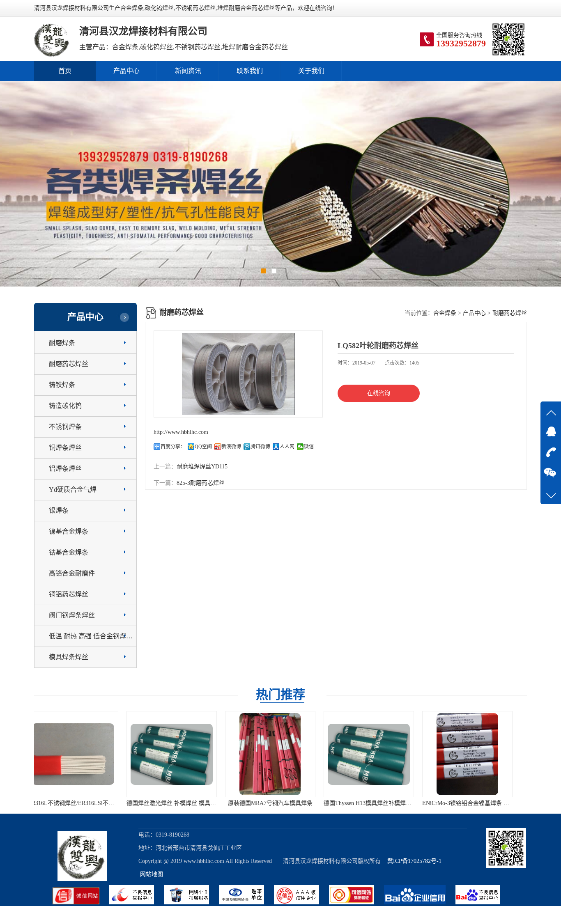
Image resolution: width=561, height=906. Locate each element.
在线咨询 (378, 393)
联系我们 (250, 70)
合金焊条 (444, 313)
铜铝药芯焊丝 (68, 594)
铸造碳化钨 (65, 405)
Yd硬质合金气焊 (73, 489)
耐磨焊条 (62, 342)
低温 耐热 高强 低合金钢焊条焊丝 (97, 636)
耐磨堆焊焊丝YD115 (202, 466)
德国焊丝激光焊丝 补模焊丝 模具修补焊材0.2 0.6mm (104, 803)
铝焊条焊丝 (65, 468)
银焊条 (59, 510)
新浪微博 (231, 447)
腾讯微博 (260, 447)
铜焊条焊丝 (65, 447)
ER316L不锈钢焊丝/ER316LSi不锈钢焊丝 (484, 803)
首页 (64, 70)
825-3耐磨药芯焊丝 (201, 483)
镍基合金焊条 (68, 531)
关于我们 (311, 70)
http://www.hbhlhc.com (181, 432)
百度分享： (173, 447)
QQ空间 (203, 447)
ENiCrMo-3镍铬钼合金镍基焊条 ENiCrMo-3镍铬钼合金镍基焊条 (414, 803)
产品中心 (126, 70)
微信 (309, 447)
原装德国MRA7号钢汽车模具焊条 (182, 803)
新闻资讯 (188, 70)
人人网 (287, 447)
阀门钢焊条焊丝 (72, 615)
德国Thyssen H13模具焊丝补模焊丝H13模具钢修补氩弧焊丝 (310, 803)
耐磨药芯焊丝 (68, 363)
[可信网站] (356, 902)
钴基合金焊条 (68, 552)
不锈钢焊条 (65, 426)
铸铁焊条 (62, 384)
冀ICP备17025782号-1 (411, 861)
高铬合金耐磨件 (72, 573)
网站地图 (151, 874)
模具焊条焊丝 (68, 657)
